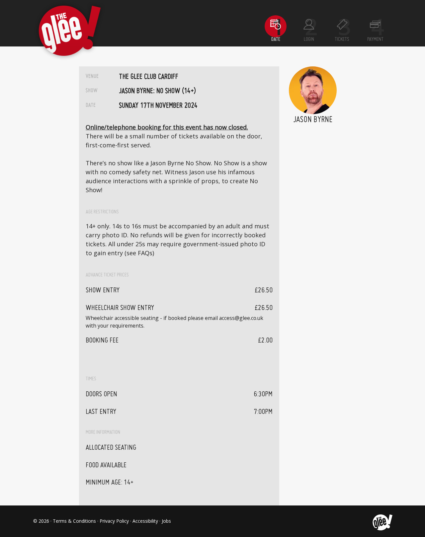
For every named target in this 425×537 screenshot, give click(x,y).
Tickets (342, 39)
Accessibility (145, 521)
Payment (375, 39)
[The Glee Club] (382, 521)
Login (309, 39)
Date (275, 39)
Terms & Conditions (74, 521)
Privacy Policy (114, 521)
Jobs (166, 521)
